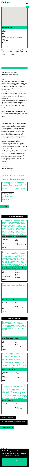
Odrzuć (14, 464)
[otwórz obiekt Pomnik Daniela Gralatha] (14, 328)
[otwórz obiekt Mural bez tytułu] (14, 391)
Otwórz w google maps (6, 46)
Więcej (4, 247)
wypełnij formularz (7, 427)
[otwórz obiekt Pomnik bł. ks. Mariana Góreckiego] (14, 258)
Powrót (5, 206)
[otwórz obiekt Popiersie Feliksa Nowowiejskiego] (14, 227)
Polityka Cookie (15, 455)
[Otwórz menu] (27, 3)
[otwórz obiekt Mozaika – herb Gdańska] (14, 290)
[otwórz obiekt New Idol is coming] (14, 360)
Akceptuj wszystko (14, 460)
